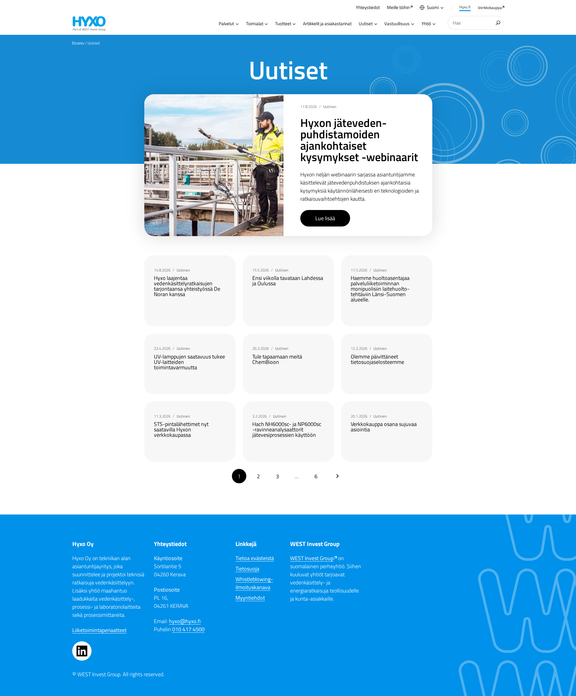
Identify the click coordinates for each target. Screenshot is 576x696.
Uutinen (329, 107)
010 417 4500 (188, 629)
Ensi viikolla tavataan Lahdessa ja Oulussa (287, 280)
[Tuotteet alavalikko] (294, 24)
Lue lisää (325, 218)
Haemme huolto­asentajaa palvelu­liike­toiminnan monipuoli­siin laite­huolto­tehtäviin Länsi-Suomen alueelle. (380, 288)
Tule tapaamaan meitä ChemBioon (277, 359)
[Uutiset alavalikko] (375, 24)
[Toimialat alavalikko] (266, 24)
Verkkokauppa (490, 7)
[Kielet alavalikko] (442, 7)
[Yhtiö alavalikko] (434, 24)
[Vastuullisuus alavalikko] (412, 24)
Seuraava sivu (337, 476)
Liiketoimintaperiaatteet (99, 630)
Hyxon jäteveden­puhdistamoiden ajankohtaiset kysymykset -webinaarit (359, 140)
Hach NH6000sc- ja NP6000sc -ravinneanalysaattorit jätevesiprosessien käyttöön (286, 430)
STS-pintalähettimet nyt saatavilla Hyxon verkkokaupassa (181, 430)
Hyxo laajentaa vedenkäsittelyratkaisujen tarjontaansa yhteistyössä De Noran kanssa (187, 286)
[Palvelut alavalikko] (237, 24)
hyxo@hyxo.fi (185, 621)
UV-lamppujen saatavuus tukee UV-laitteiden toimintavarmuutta (189, 362)
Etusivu (78, 43)
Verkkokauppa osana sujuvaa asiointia (384, 427)
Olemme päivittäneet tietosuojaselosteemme (377, 359)
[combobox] (476, 23)
